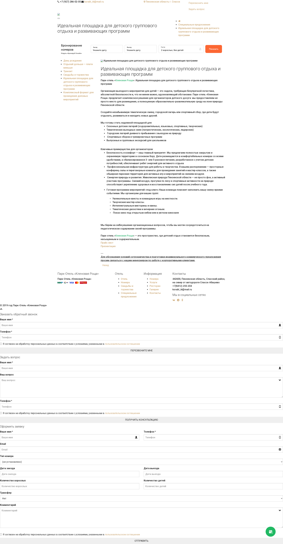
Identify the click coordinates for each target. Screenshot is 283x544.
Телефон (6, 331)
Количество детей (154, 480)
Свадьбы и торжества (76, 74)
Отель (124, 279)
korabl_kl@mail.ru (94, 1)
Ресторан (155, 286)
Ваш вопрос (7, 374)
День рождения (72, 60)
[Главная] (179, 21)
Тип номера (6, 456)
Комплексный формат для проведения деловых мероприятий (78, 96)
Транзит (68, 71)
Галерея (154, 289)
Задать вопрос (197, 9)
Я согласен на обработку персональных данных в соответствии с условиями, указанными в (71, 344)
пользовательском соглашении (122, 344)
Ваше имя (6, 319)
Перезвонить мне (198, 3)
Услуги (153, 282)
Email (3, 444)
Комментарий (8, 505)
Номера (125, 282)
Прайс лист (107, 242)
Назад (105, 265)
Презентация (108, 246)
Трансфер (5, 492)
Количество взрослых (13, 480)
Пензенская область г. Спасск (162, 1)
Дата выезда (151, 468)
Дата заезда (7, 468)
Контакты (155, 293)
